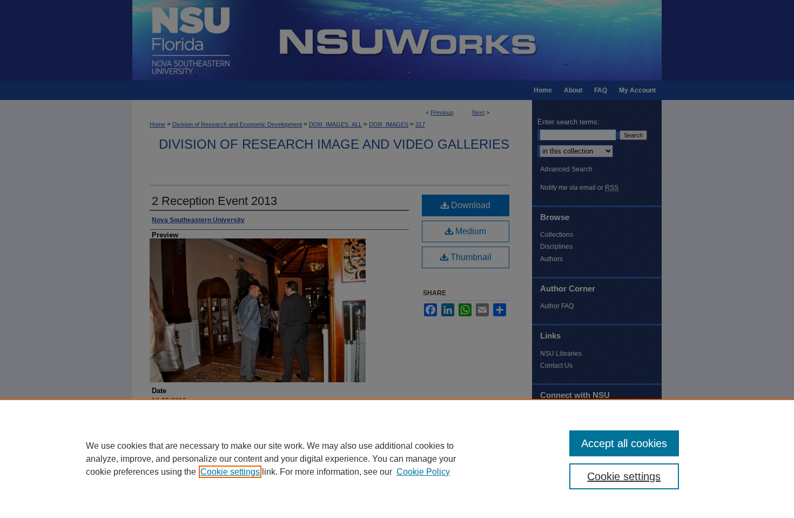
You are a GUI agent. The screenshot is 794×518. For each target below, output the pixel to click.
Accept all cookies (624, 443)
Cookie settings (230, 471)
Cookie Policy (423, 471)
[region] (397, 458)
